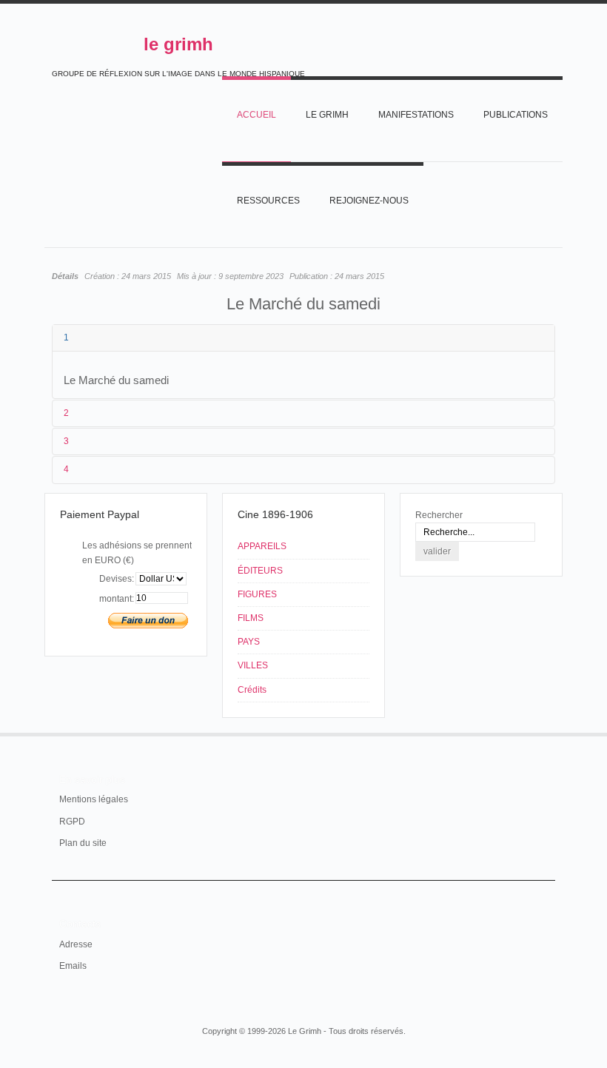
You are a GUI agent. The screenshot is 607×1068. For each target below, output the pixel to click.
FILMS (251, 618)
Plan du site (83, 843)
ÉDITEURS (260, 570)
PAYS (249, 642)
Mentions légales (93, 799)
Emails (73, 966)
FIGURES (257, 594)
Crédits (252, 690)
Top (546, 733)
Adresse (76, 944)
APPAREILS (262, 546)
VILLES (253, 665)
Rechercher (439, 515)
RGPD (72, 821)
